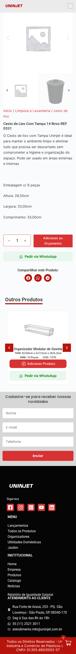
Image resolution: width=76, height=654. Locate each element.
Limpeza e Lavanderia (32, 111)
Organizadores (18, 537)
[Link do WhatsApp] (31, 507)
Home (12, 564)
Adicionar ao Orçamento (53, 240)
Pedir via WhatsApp (41, 256)
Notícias (14, 586)
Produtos (14, 575)
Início (7, 111)
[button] (70, 6)
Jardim (13, 548)
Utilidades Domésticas (24, 542)
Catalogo (14, 581)
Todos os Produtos (22, 531)
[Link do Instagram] (20, 507)
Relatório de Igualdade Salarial (30, 595)
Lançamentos (18, 526)
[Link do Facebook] (10, 507)
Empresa (14, 570)
